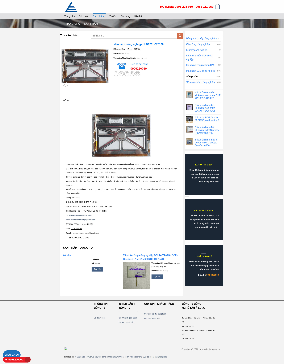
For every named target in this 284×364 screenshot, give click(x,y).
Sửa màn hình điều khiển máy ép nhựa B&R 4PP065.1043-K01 (208, 95)
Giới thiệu (84, 16)
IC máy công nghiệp (196, 50)
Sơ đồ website (99, 318)
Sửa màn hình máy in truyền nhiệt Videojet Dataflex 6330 (206, 142)
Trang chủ (69, 16)
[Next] (180, 274)
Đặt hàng (125, 16)
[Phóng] (65, 84)
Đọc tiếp (97, 269)
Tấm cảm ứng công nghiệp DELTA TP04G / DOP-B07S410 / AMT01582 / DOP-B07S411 (150, 257)
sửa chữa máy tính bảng (96, 357)
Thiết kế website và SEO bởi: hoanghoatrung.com (147, 357)
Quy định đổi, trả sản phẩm (155, 314)
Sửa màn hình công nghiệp (200, 82)
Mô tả (66, 101)
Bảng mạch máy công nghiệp (201, 38)
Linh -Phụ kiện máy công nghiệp (199, 57)
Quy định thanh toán (152, 318)
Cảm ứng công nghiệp (198, 44)
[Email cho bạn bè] (126, 73)
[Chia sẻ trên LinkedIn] (137, 73)
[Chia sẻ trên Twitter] (121, 73)
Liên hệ (138, 16)
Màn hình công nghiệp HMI (200, 65)
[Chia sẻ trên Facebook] (116, 73)
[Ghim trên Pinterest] (132, 73)
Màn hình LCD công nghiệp (200, 71)
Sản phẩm (98, 16)
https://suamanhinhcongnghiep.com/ (80, 220)
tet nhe (67, 255)
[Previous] (63, 274)
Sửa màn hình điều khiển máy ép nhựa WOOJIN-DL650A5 (205, 108)
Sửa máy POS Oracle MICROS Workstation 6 (207, 119)
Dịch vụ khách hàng (127, 322)
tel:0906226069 (13, 359)
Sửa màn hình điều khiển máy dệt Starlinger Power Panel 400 (207, 130)
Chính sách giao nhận (128, 318)
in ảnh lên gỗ (80, 357)
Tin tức (113, 16)
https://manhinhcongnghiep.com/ (79, 215)
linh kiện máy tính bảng (116, 357)
